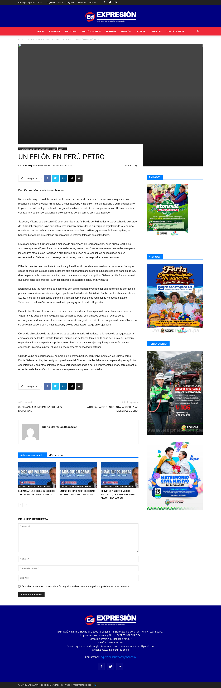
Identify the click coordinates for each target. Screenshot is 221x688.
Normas (92, 2)
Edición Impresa (91, 31)
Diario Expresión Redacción (36, 165)
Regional (70, 2)
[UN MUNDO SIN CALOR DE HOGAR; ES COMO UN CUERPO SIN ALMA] (78, 475)
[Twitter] (110, 2)
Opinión (126, 31)
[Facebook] (104, 2)
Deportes (156, 31)
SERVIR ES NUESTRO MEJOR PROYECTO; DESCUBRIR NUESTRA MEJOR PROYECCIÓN (118, 494)
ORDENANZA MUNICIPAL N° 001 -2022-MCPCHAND (40, 409)
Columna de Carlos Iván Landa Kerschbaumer (49, 39)
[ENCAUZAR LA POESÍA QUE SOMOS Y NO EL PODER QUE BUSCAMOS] (37, 475)
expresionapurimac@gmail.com (118, 657)
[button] (198, 31)
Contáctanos (175, 31)
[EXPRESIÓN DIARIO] (110, 16)
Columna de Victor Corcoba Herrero (34, 486)
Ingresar (51, 2)
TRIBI (94, 684)
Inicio (20, 39)
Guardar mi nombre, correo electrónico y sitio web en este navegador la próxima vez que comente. (76, 586)
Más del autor (56, 455)
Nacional (82, 2)
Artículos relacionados (32, 455)
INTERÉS (140, 31)
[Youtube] (115, 2)
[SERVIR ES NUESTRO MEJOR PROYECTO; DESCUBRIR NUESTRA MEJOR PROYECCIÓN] (119, 475)
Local (60, 2)
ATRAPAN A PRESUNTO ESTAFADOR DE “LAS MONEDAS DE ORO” (112, 409)
